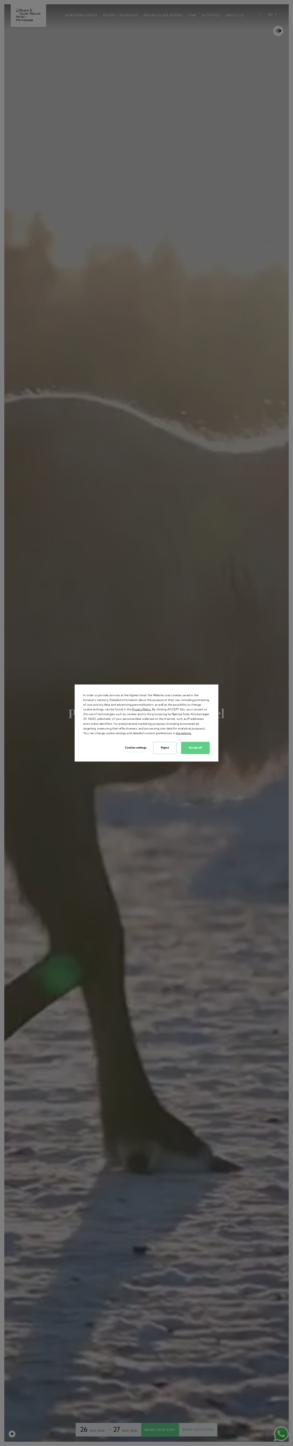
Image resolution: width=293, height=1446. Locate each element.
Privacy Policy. (141, 709)
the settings (183, 733)
